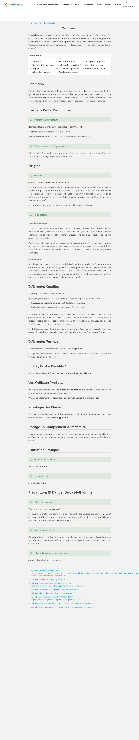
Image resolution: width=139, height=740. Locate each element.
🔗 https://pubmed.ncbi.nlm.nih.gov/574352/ (48, 579)
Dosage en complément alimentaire (96, 61)
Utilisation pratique (94, 65)
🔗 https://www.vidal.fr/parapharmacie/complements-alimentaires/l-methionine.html (63, 603)
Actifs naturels (47, 23)
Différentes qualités (41, 72)
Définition (36, 61)
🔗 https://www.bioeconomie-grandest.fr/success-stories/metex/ (55, 589)
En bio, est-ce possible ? (69, 65)
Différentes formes (67, 61)
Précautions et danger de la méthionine (96, 68)
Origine (35, 68)
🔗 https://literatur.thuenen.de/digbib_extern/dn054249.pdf (53, 593)
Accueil (34, 23)
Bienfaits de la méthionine (43, 65)
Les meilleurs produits (68, 68)
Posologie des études (68, 72)
